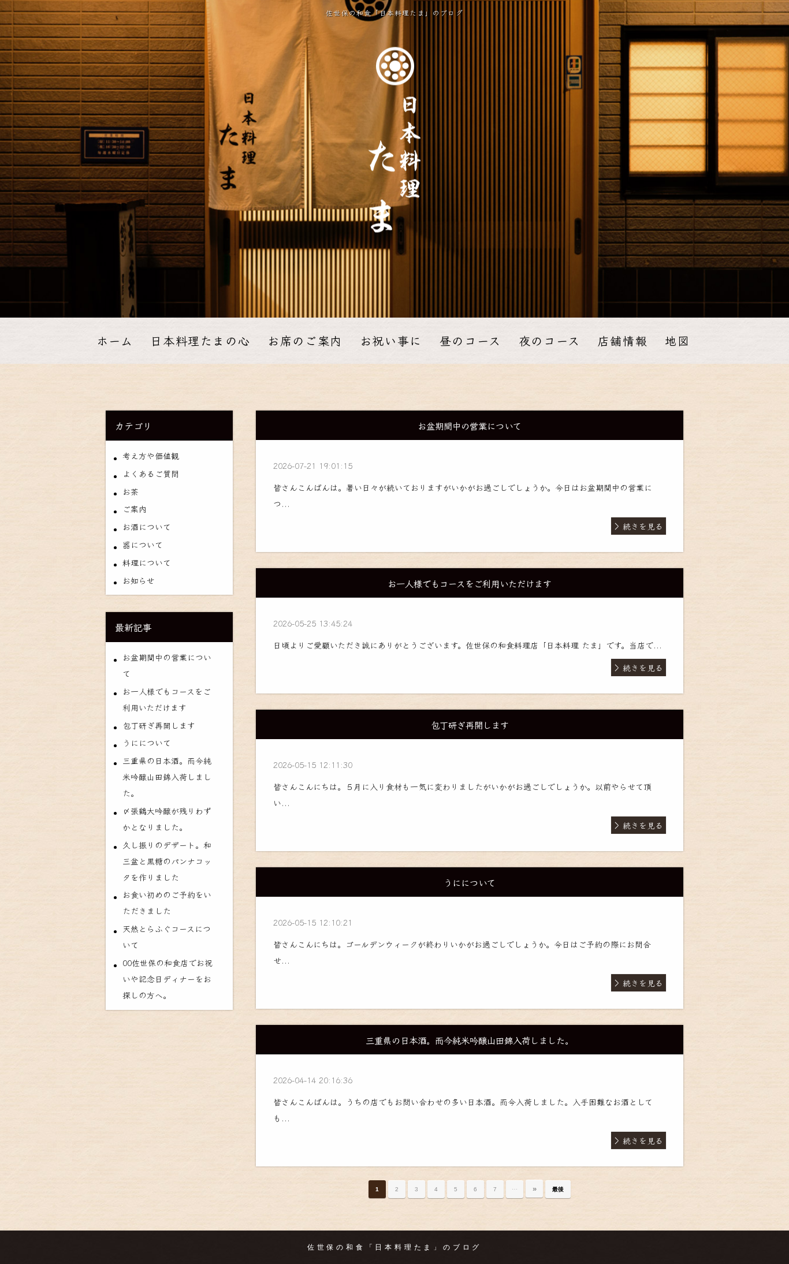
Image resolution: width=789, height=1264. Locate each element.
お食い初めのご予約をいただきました (166, 902)
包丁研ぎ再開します (158, 725)
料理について (146, 562)
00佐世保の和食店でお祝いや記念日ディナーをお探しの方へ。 (167, 979)
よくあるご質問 (150, 473)
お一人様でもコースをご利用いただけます (166, 699)
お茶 (130, 491)
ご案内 (134, 508)
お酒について (146, 526)
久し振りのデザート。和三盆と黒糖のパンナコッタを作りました (166, 861)
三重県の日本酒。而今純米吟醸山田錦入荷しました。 (166, 777)
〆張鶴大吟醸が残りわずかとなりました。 (166, 819)
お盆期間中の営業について (166, 665)
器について (142, 544)
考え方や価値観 (150, 455)
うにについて (146, 742)
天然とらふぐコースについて (166, 936)
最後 (558, 1189)
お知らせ (138, 580)
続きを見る (643, 526)
